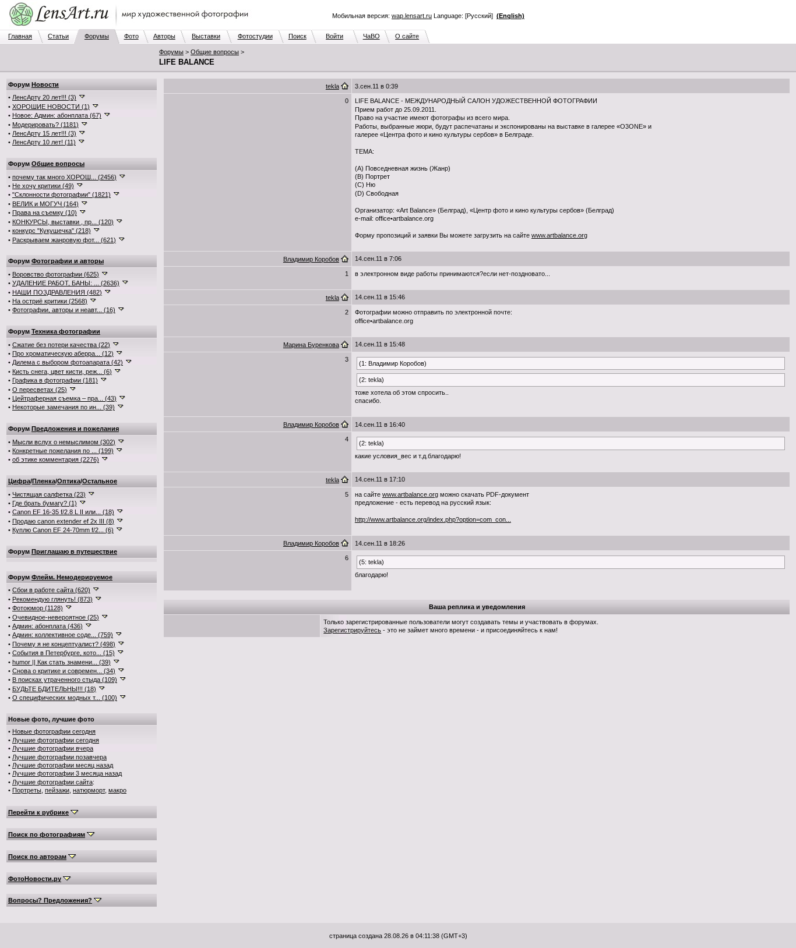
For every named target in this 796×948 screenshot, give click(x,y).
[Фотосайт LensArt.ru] (131, 26)
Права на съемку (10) (44, 212)
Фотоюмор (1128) (37, 607)
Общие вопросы (215, 51)
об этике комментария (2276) (55, 459)
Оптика (68, 480)
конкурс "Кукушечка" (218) (51, 230)
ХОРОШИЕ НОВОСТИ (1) (51, 106)
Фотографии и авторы (67, 260)
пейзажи (57, 790)
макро (117, 790)
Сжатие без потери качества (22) (61, 344)
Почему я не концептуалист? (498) (63, 644)
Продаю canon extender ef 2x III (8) (63, 521)
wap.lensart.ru (412, 15)
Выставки (206, 36)
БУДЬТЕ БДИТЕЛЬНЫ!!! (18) (54, 688)
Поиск (297, 36)
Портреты (26, 790)
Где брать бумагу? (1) (44, 503)
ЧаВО (371, 36)
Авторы (164, 36)
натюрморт (89, 790)
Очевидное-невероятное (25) (55, 617)
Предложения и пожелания (75, 428)
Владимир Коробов (311, 259)
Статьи (58, 36)
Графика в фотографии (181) (55, 380)
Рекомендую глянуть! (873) (52, 599)
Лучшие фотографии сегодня (55, 740)
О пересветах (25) (39, 389)
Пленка (43, 480)
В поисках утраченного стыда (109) (64, 679)
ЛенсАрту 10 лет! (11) (44, 142)
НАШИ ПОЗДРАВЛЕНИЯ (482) (57, 292)
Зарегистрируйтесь (352, 630)
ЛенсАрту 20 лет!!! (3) (44, 97)
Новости (45, 84)
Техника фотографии (65, 331)
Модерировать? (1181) (45, 124)
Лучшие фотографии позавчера (59, 757)
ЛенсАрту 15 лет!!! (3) (44, 133)
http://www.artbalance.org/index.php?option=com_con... (433, 519)
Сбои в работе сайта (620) (51, 589)
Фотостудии (255, 36)
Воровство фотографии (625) (55, 274)
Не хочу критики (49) (43, 185)
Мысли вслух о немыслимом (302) (63, 441)
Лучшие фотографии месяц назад (62, 765)
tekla (332, 86)
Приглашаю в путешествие (74, 551)
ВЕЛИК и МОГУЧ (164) (45, 203)
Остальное (99, 480)
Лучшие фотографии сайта (52, 782)
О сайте (407, 36)
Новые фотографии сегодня (54, 731)
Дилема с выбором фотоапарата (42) (67, 362)
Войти (334, 36)
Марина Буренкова (311, 344)
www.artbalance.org (559, 235)
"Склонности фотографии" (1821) (61, 194)
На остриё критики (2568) (49, 301)
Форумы (96, 36)
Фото (131, 36)
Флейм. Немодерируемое (71, 577)
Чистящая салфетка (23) (49, 494)
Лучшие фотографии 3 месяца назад (67, 773)
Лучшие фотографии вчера (52, 748)
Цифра (19, 480)
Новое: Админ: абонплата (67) (56, 115)
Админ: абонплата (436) (47, 625)
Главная (20, 36)
